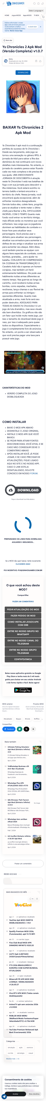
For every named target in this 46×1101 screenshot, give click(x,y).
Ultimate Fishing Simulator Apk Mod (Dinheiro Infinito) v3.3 (19, 728)
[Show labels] (13, 1037)
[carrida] (22, 918)
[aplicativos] (23, 895)
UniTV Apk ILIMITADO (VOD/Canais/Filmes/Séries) (21, 934)
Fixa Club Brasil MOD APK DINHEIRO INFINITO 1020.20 (21, 922)
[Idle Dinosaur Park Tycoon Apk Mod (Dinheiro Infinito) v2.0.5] (37, 781)
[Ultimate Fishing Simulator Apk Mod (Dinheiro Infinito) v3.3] (37, 729)
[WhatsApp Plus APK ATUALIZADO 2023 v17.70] (37, 765)
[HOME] (7, 15)
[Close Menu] (40, 27)
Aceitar (15, 1094)
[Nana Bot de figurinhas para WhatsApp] (26, 1070)
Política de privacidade (31, 1058)
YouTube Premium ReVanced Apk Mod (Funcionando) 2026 (23, 1009)
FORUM (34, 473)
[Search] (34, 3)
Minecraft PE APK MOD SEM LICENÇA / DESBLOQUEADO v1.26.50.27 (21, 960)
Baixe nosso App (16, 31)
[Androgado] (20, 1071)
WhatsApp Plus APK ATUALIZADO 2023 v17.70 (18, 763)
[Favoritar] (36, 61)
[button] (42, 3)
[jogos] (27, 918)
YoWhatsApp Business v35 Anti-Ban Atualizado (18, 746)
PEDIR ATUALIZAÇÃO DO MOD (23, 588)
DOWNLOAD (23, 73)
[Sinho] (11, 59)
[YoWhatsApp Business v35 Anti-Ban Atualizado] (37, 748)
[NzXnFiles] (31, 1071)
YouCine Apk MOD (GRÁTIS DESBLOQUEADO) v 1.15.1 (21, 900)
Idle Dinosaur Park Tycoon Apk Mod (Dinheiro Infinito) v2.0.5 (19, 781)
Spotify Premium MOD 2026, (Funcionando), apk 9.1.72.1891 (22, 911)
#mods (27, 698)
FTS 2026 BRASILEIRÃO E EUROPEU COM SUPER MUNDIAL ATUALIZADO (23, 946)
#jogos (18, 698)
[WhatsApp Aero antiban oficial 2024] (37, 801)
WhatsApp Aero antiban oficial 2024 (17, 799)
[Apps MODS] (27, 15)
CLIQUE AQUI (32, 27)
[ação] (22, 954)
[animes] (22, 980)
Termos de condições (14, 1058)
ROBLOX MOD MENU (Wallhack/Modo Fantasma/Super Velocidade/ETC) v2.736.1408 (23, 997)
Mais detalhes (34, 1094)
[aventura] (31, 991)
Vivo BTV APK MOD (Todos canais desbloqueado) (24, 973)
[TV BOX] (36, 15)
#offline (36, 698)
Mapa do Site (29, 1061)
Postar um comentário (23, 842)
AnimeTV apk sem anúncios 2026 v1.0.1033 (23, 984)
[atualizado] (31, 895)
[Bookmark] (38, 3)
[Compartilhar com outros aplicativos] (33, 707)
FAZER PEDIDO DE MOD (23, 594)
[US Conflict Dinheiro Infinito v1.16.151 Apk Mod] (37, 818)
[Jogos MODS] (16, 15)
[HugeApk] (14, 1071)
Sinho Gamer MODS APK (24, 1055)
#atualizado (8, 698)
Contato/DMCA (17, 1061)
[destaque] (30, 941)
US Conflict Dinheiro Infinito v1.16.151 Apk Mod (19, 816)
